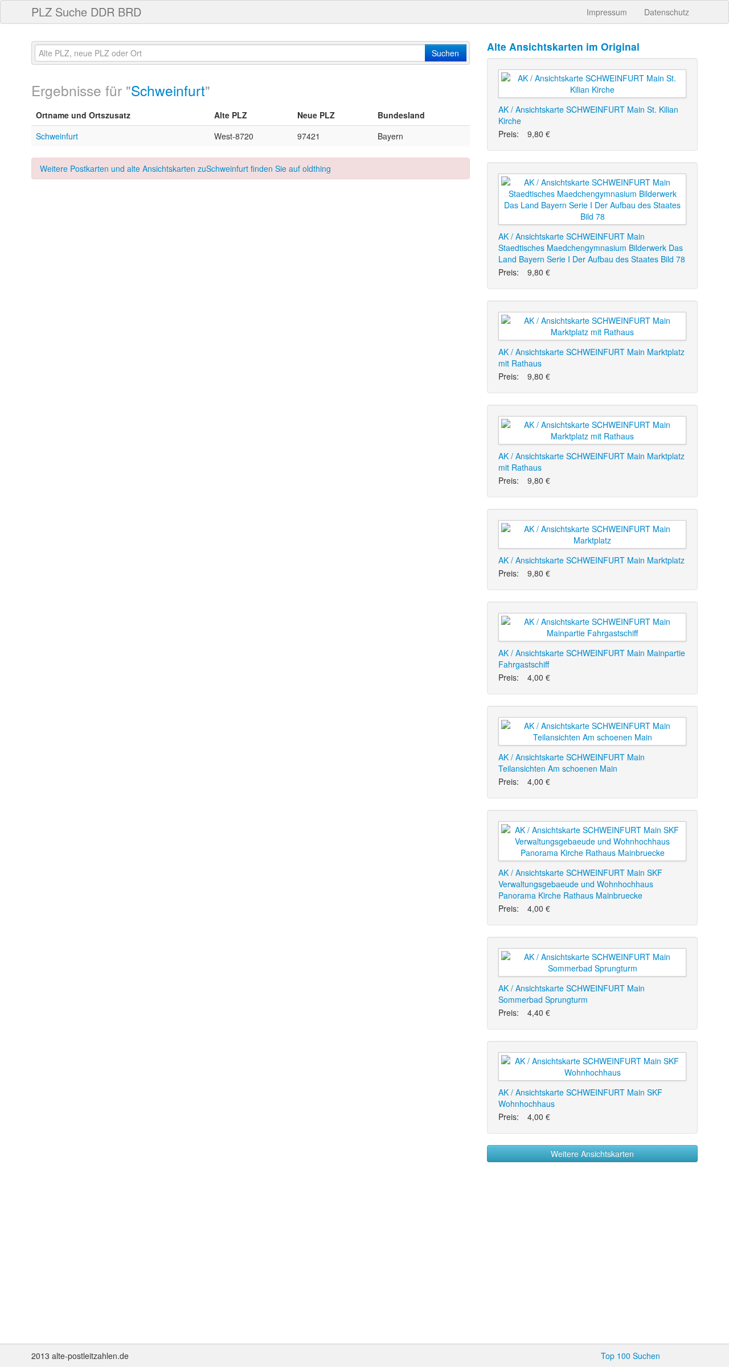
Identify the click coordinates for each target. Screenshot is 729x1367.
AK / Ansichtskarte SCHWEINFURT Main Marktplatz (591, 560)
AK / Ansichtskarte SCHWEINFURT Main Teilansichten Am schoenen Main (571, 762)
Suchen (445, 53)
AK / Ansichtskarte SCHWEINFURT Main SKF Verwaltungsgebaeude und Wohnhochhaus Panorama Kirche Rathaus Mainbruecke (580, 884)
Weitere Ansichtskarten (592, 1153)
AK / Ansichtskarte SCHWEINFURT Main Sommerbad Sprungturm (571, 993)
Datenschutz (666, 12)
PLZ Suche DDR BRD (86, 11)
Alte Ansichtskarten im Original (563, 46)
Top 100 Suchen (630, 1355)
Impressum (607, 12)
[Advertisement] (250, 281)
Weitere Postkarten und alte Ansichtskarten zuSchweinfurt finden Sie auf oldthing (185, 168)
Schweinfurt (168, 90)
